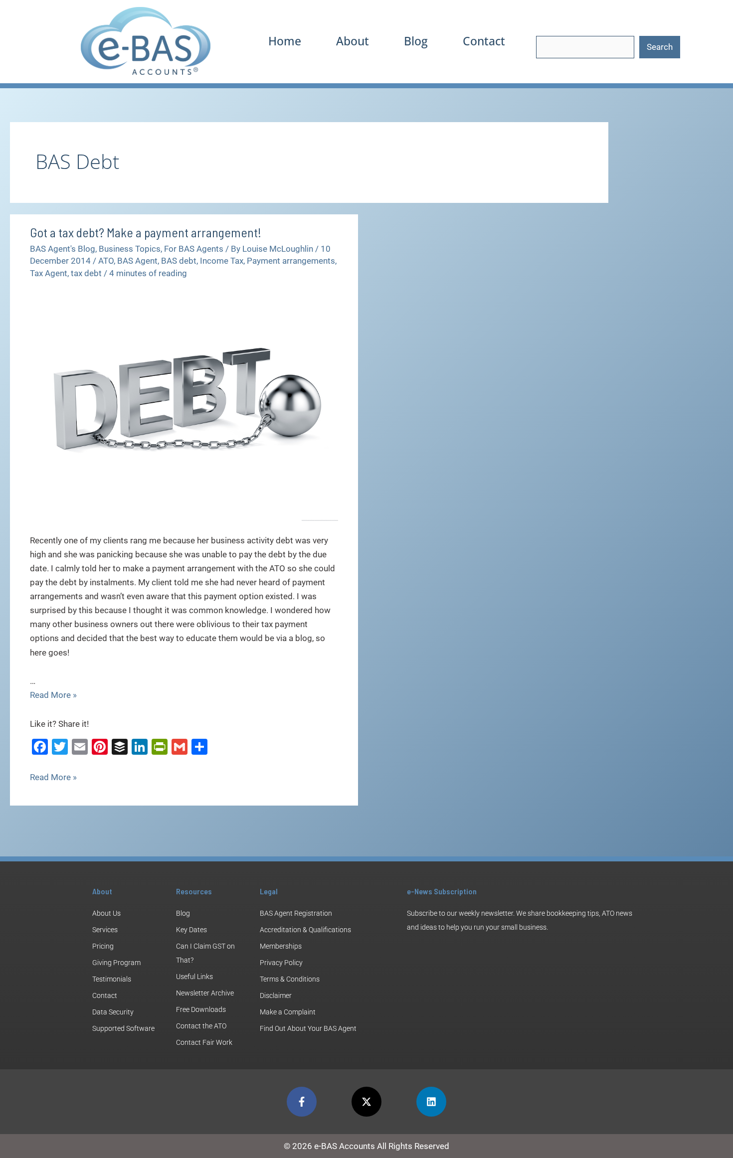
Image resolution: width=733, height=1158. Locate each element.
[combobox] (585, 47)
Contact (484, 41)
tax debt (86, 273)
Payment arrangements (291, 261)
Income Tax (221, 261)
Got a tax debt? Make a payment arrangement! (145, 232)
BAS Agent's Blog (62, 249)
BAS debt (178, 261)
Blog (416, 41)
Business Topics (130, 249)
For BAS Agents (193, 249)
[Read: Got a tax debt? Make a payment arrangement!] (184, 404)
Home (284, 41)
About (352, 41)
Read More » (53, 695)
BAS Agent (137, 261)
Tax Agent (48, 273)
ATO (106, 261)
